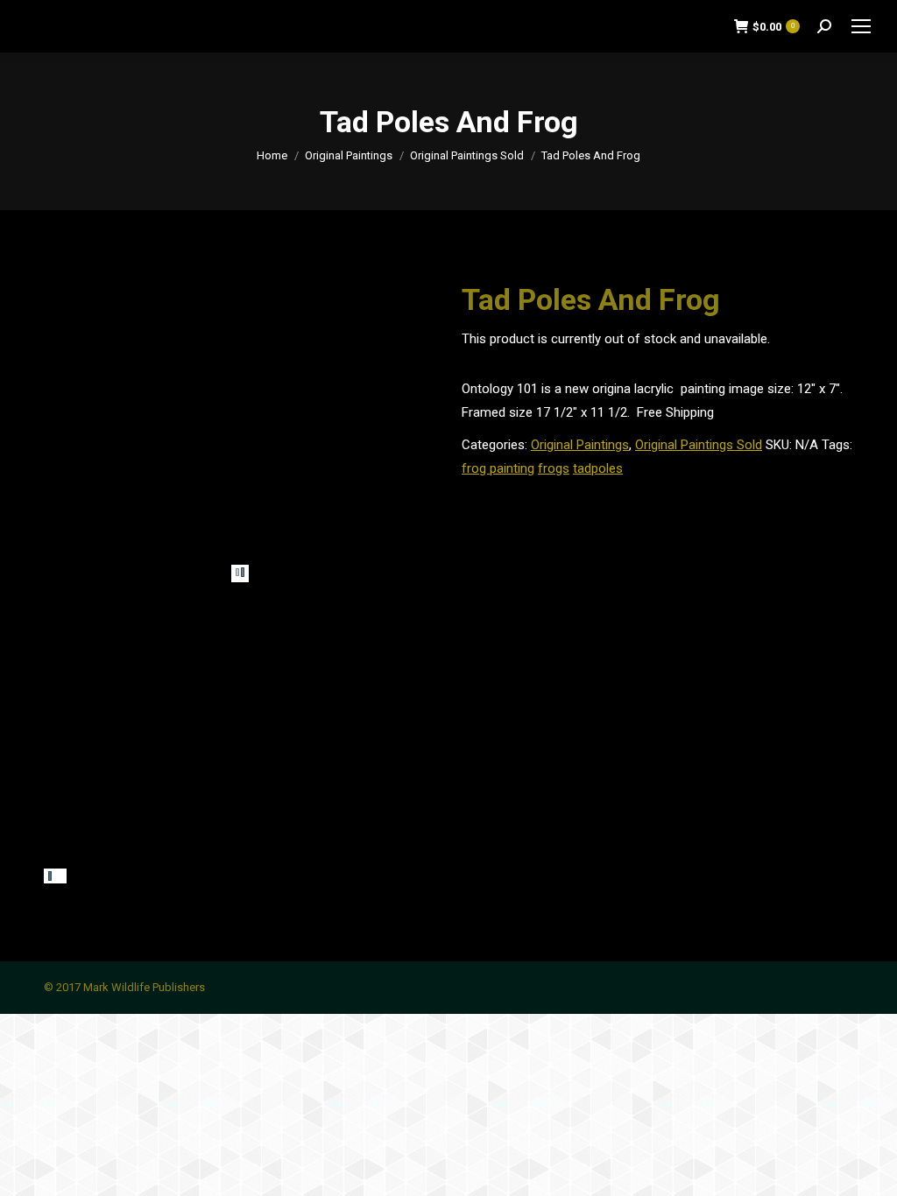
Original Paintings (580, 445)
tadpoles (598, 468)
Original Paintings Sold (698, 445)
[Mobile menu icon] (861, 26)
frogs (553, 468)
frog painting (498, 468)
